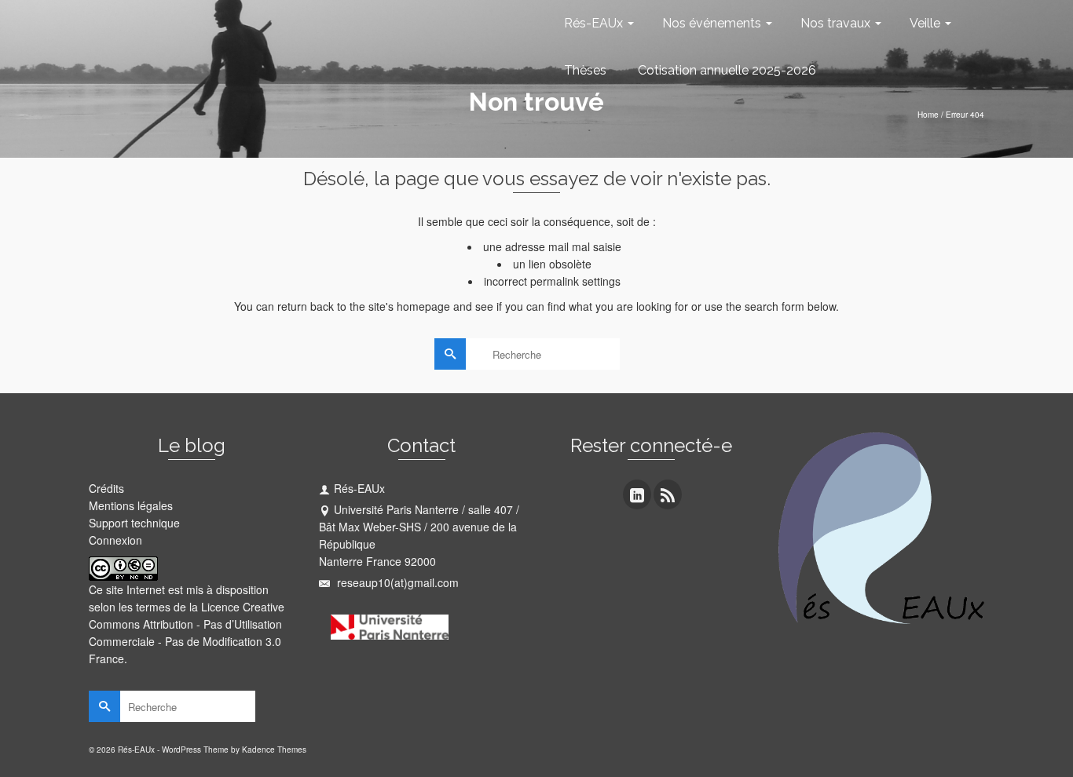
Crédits (106, 488)
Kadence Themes (274, 749)
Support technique (134, 523)
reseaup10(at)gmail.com (396, 582)
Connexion (115, 540)
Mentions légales (131, 505)
